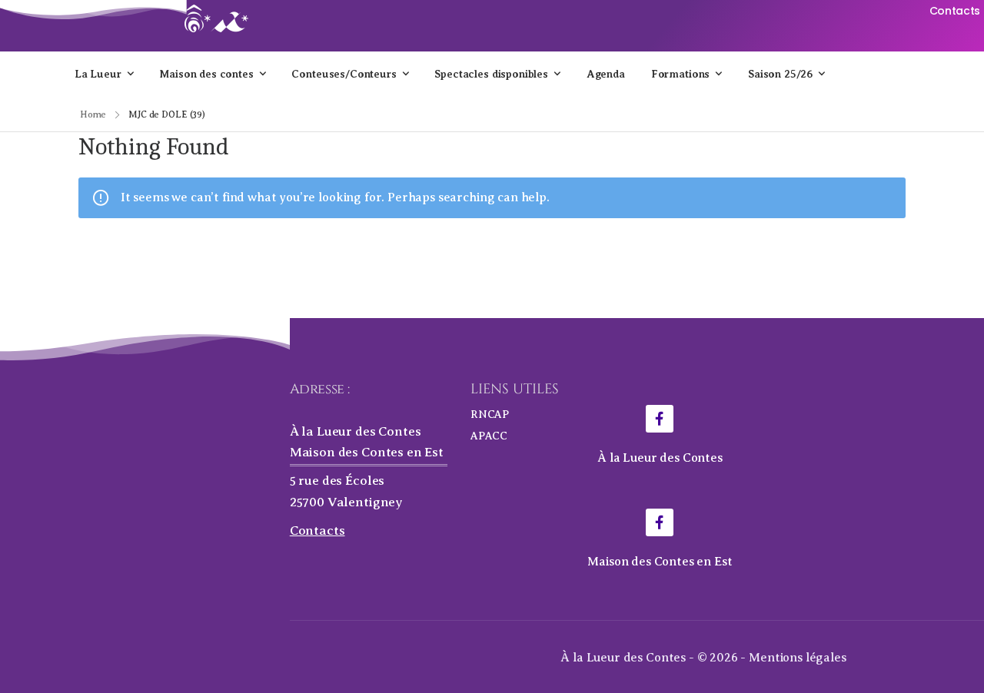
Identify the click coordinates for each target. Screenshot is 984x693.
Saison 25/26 (780, 74)
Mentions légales (797, 658)
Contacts (317, 530)
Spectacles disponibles (490, 74)
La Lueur (98, 74)
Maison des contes (206, 74)
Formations (680, 74)
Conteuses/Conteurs (343, 74)
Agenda (606, 74)
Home (93, 114)
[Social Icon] (659, 419)
